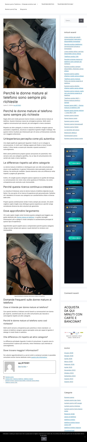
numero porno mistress (72, 406)
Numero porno (9, 377)
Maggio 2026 (68, 356)
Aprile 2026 (68, 359)
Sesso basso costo (70, 118)
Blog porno (23, 9)
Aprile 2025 (68, 367)
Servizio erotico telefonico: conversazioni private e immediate (73, 47)
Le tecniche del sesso (71, 130)
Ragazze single (69, 414)
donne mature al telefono (25, 217)
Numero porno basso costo (73, 138)
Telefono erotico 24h (11, 382)
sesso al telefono (70, 417)
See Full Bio (22, 367)
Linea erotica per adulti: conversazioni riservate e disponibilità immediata (72, 39)
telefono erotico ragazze (72, 427)
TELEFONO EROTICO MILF (65, 4)
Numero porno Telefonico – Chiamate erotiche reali (20, 4)
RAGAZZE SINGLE (70, 133)
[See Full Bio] (27, 366)
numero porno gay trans (72, 400)
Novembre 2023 (69, 370)
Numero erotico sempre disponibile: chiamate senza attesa (22, 380)
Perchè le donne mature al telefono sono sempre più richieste (73, 62)
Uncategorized (69, 430)
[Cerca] (81, 21)
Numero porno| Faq (11, 9)
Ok (44, 439)
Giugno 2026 (68, 353)
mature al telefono (18, 379)
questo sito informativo (39, 357)
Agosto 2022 (68, 382)
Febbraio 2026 (69, 364)
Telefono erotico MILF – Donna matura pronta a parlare (72, 100)
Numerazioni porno (70, 135)
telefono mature (28, 379)
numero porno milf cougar (73, 403)
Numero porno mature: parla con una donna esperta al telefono (74, 93)
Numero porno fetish (71, 127)
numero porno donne (71, 115)
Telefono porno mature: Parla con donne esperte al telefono (73, 81)
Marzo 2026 (68, 361)
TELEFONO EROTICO (47, 4)
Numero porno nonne (71, 121)
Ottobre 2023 (69, 373)
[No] (85, 437)
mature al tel (8, 379)
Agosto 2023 (68, 379)
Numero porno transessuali (73, 124)
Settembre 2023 (70, 376)
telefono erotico (69, 420)
